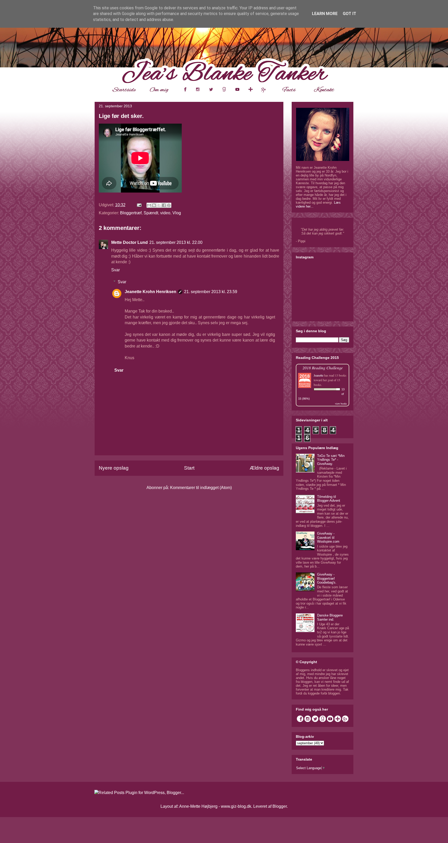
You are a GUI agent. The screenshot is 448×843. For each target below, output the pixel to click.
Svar (115, 270)
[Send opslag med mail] (139, 205)
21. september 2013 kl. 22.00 (175, 242)
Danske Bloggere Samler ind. (330, 617)
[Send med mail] (149, 205)
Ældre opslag (264, 468)
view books (341, 403)
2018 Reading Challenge (323, 367)
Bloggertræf (131, 213)
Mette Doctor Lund (129, 242)
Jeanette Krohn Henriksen (150, 291)
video (165, 213)
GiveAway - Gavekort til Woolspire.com (328, 537)
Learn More (325, 13)
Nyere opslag (114, 468)
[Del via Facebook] (163, 205)
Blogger (279, 806)
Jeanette (318, 375)
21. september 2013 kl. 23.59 (210, 291)
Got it (349, 13)
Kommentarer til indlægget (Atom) (201, 487)
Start (189, 468)
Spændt (151, 213)
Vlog (176, 213)
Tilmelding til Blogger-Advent (328, 499)
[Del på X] (159, 205)
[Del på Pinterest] (168, 205)
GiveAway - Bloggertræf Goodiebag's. (327, 578)
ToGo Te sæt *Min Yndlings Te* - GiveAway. (331, 460)
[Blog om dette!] (154, 205)
